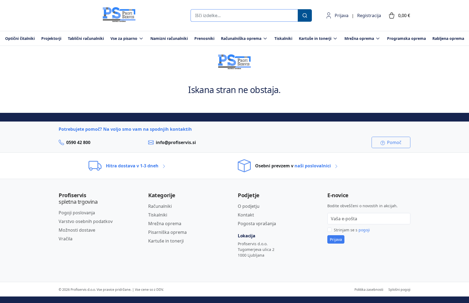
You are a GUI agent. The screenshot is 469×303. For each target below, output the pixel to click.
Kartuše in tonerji (166, 241)
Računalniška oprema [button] (241, 38)
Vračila (65, 239)
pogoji (364, 229)
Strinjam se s (352, 229)
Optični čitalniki (20, 38)
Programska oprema (406, 38)
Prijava (341, 15)
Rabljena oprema (448, 38)
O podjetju (248, 206)
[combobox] (244, 15)
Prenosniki (204, 38)
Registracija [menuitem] (369, 15)
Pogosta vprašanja (257, 224)
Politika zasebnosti (368, 289)
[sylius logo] (80, 20)
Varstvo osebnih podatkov (86, 221)
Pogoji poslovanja (77, 213)
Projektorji (51, 38)
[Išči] (305, 15)
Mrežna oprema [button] (359, 38)
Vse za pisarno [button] (123, 38)
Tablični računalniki (86, 38)
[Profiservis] (119, 15)
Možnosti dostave (77, 230)
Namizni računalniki (169, 38)
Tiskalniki (283, 38)
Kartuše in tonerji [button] (315, 38)
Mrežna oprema (164, 224)
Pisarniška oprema (167, 232)
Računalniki (160, 206)
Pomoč (393, 142)
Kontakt (246, 215)
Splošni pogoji (399, 289)
